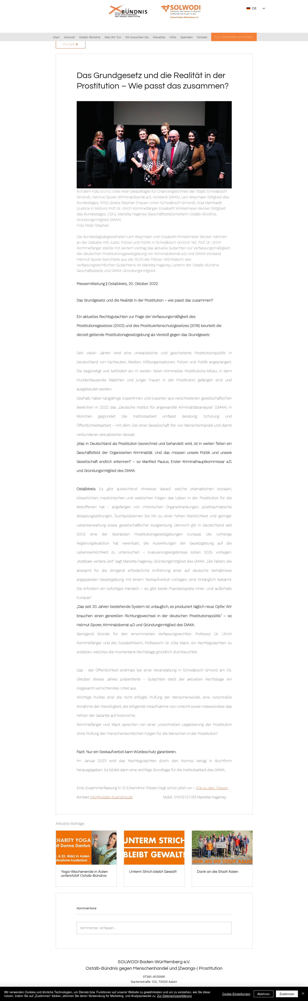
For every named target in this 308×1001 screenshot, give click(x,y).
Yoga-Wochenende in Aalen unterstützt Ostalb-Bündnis (84, 874)
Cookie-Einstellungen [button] (236, 994)
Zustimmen (287, 994)
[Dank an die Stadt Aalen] (222, 848)
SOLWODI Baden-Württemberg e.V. (154, 961)
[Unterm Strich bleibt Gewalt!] (154, 848)
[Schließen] (302, 994)
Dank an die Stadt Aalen (217, 872)
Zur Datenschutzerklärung (174, 996)
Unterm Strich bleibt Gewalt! (153, 872)
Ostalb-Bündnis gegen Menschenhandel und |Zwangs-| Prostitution (154, 968)
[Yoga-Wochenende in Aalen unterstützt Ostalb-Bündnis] (86, 848)
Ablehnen (263, 994)
